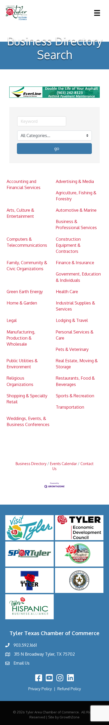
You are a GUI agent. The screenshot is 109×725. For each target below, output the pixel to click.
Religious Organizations (20, 381)
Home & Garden (22, 303)
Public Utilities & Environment (22, 363)
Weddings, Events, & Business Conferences (28, 421)
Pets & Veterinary (72, 349)
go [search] (56, 148)
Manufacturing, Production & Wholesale (21, 338)
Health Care (67, 291)
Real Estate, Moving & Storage (77, 363)
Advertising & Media (75, 181)
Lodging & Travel (72, 320)
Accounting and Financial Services (23, 184)
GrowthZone (70, 717)
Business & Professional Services (76, 224)
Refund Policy (69, 689)
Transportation (70, 407)
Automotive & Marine (76, 210)
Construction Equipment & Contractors (68, 245)
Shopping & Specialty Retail (27, 398)
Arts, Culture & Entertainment (20, 213)
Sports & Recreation (75, 395)
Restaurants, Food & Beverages (75, 381)
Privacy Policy (40, 689)
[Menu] (97, 13)
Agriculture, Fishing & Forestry (76, 195)
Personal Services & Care (74, 335)
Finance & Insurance (75, 262)
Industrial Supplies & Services (75, 306)
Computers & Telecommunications (27, 242)
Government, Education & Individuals (78, 277)
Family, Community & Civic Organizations (27, 265)
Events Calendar (63, 463)
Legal (12, 320)
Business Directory (31, 463)
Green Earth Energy (25, 291)
